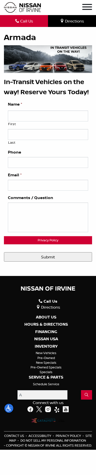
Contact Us (14, 435)
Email (15, 175)
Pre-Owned (46, 358)
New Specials (46, 362)
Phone (14, 152)
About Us (46, 317)
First (12, 124)
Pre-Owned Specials (46, 367)
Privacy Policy (48, 240)
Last (12, 142)
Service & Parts (46, 377)
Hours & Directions (46, 324)
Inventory (46, 346)
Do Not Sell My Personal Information (53, 440)
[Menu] (87, 7)
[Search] (86, 395)
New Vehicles (46, 353)
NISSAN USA (46, 339)
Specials (46, 372)
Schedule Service (46, 384)
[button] (9, 408)
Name (15, 104)
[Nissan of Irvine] (22, 7)
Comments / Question (30, 197)
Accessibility (40, 435)
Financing (46, 332)
